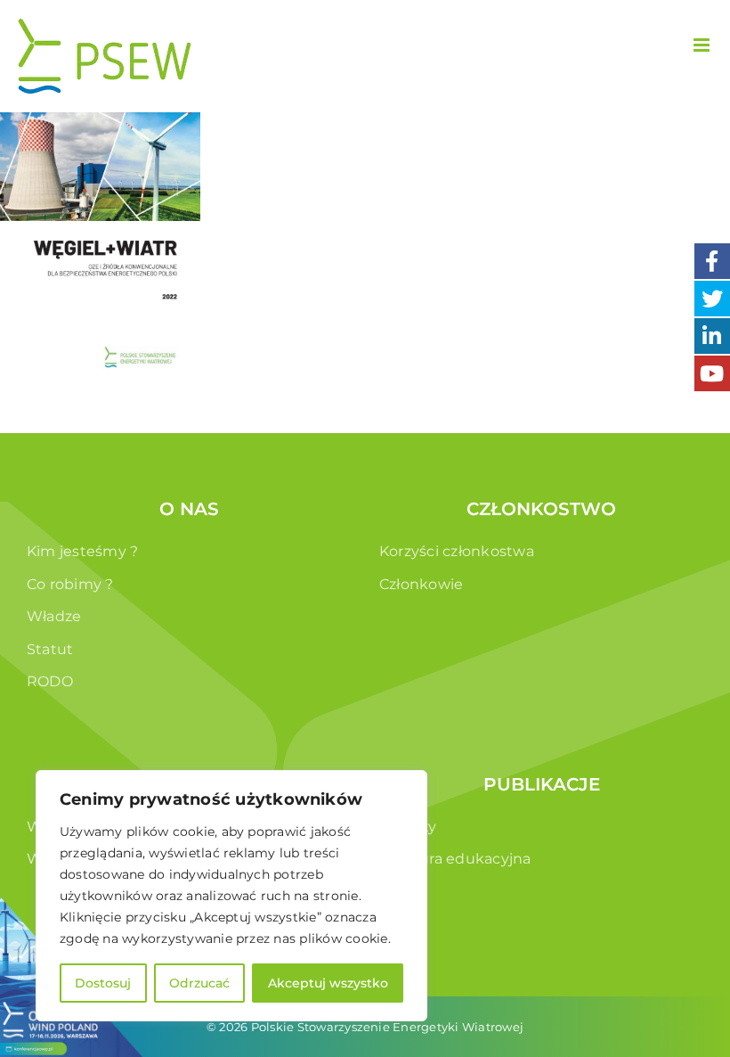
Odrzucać (199, 983)
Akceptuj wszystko (328, 983)
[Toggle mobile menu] (703, 45)
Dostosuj (103, 983)
